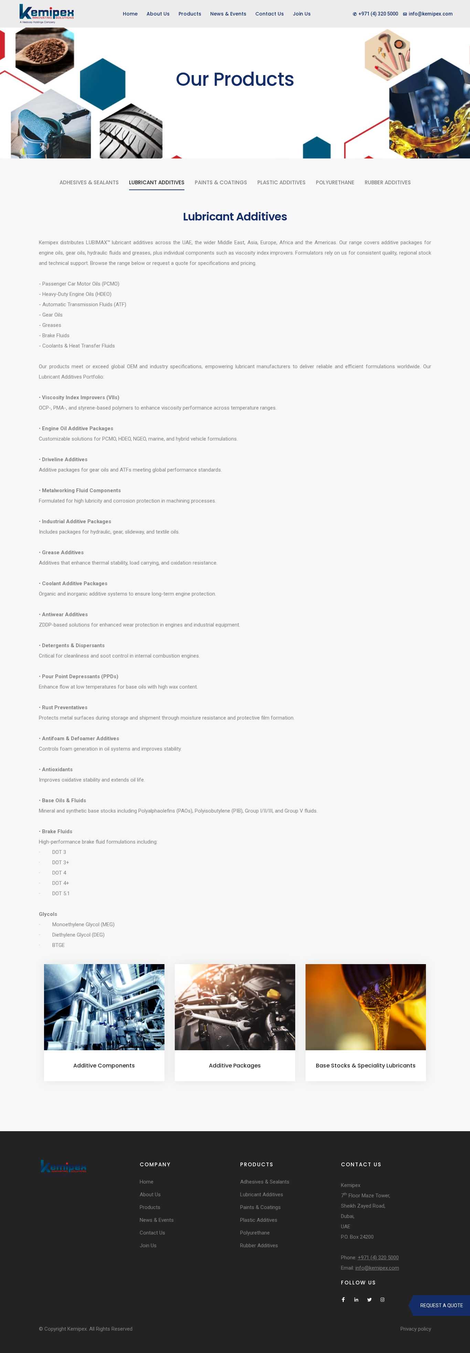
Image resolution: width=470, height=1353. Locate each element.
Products (190, 13)
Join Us (302, 13)
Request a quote (441, 1305)
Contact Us (269, 13)
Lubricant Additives (156, 182)
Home (130, 13)
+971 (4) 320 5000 (378, 1257)
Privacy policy (415, 1329)
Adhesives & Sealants (89, 182)
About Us (158, 13)
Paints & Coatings (221, 182)
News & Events (228, 13)
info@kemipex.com (377, 1268)
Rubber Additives (388, 182)
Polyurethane (335, 182)
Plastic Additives (281, 182)
